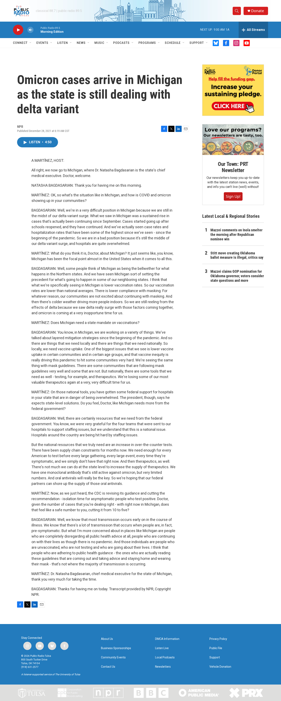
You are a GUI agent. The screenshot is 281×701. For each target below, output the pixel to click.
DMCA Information (167, 638)
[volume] (30, 30)
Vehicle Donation (220, 666)
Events (42, 42)
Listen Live (162, 648)
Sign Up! (233, 196)
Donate (257, 11)
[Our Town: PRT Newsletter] (233, 139)
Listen (62, 42)
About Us (107, 638)
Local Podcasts (165, 657)
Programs (147, 42)
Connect (20, 42)
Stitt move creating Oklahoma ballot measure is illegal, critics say (236, 255)
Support (196, 42)
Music (99, 42)
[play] (18, 30)
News (81, 42)
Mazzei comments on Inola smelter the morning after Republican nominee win (236, 234)
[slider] (37, 30)
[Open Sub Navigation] (30, 42)
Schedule (173, 42)
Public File (215, 648)
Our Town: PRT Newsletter (233, 167)
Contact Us (108, 666)
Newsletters (163, 666)
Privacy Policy (218, 638)
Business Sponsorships (116, 648)
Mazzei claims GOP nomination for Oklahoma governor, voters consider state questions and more (237, 276)
